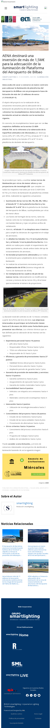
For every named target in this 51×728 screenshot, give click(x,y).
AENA (37, 488)
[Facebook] (27, 695)
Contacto (38, 718)
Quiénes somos (16, 714)
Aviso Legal (38, 714)
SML (23, 710)
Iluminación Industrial (20, 488)
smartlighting (9, 77)
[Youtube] (39, 695)
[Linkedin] (31, 695)
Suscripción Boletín (16, 723)
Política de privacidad (16, 718)
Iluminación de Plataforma (19, 490)
